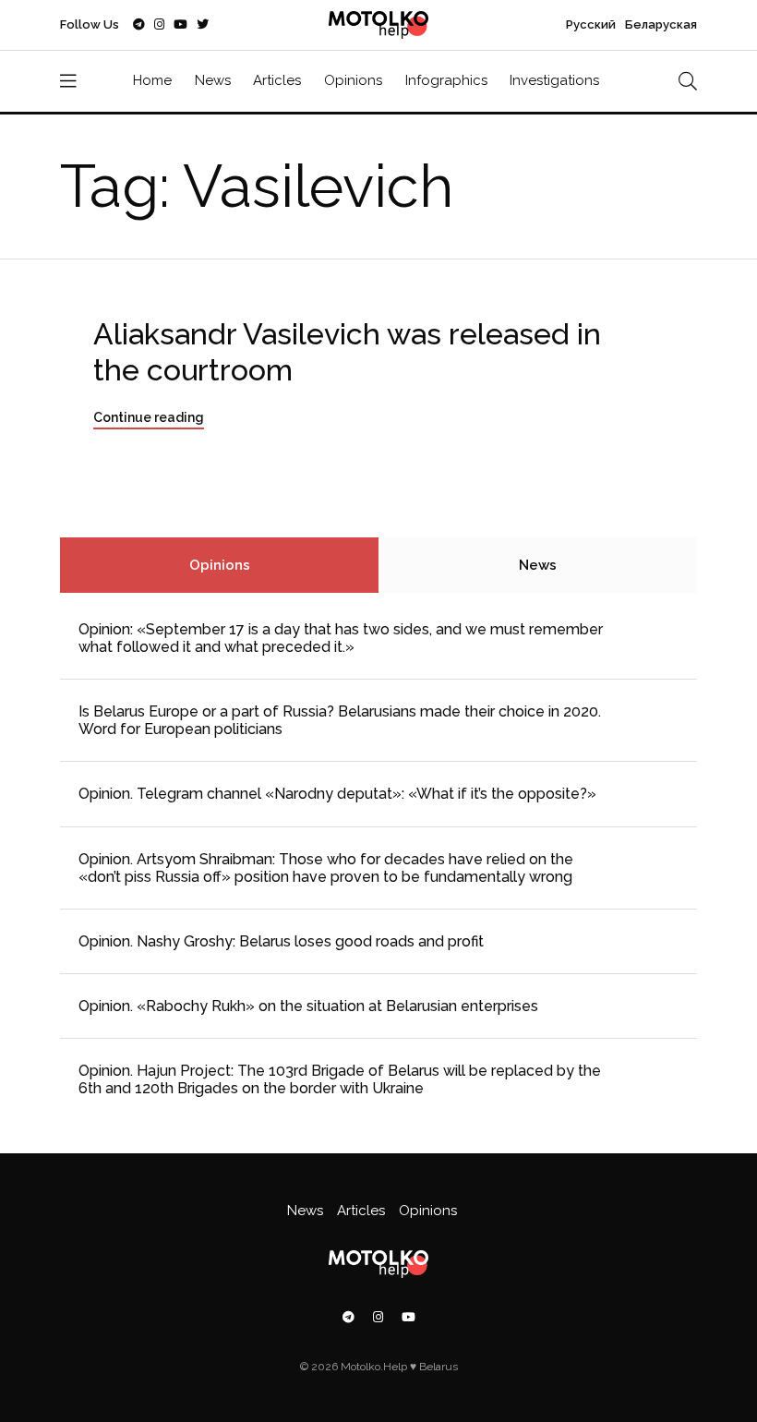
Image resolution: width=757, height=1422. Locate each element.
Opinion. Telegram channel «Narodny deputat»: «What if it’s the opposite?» (337, 793)
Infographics (446, 80)
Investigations (554, 80)
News (213, 80)
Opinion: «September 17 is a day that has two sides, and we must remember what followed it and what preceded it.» (340, 638)
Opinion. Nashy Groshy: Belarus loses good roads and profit (281, 941)
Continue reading (148, 417)
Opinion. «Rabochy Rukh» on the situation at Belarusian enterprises (308, 1006)
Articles (277, 80)
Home (152, 80)
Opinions (353, 80)
